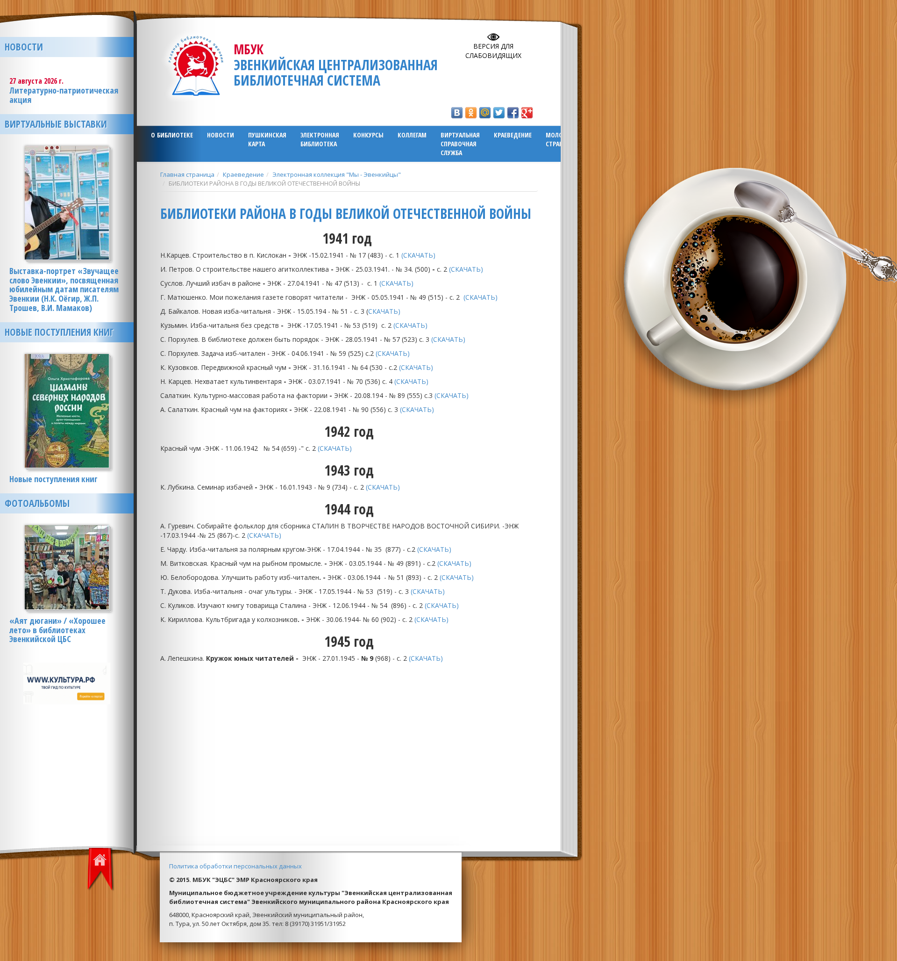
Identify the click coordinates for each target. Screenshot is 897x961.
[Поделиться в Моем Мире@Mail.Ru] (485, 112)
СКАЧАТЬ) (385, 311)
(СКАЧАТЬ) (419, 255)
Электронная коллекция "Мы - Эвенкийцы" (336, 174)
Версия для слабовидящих (493, 51)
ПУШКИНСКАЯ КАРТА (267, 139)
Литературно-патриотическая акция (63, 95)
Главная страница (187, 174)
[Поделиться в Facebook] (513, 112)
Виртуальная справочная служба (460, 143)
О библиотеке (172, 134)
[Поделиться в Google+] (527, 112)
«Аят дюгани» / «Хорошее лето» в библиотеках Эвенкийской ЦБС (57, 630)
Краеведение (513, 134)
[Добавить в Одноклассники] (471, 112)
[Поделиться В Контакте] (457, 112)
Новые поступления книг (59, 332)
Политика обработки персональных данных (235, 866)
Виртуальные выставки (56, 123)
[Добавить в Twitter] (499, 112)
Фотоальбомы (37, 503)
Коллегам (412, 134)
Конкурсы (368, 134)
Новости (220, 134)
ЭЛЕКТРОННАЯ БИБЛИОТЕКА (319, 139)
